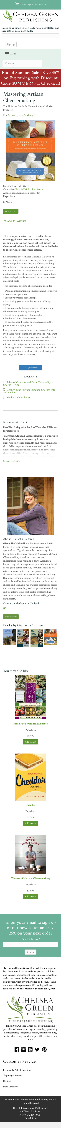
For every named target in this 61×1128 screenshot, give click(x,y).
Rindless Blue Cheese (18, 397)
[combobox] (22, 63)
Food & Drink (22, 189)
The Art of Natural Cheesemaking (30, 878)
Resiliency (37, 189)
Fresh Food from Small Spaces (30, 723)
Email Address (30, 939)
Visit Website (11, 616)
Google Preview (30, 367)
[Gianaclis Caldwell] (30, 506)
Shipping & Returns (12, 1075)
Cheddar (31, 805)
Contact (7, 1081)
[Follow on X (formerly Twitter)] (4, 608)
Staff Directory (10, 1086)
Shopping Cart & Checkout (33, 4)
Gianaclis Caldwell (21, 115)
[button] (14, 221)
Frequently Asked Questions (17, 1070)
